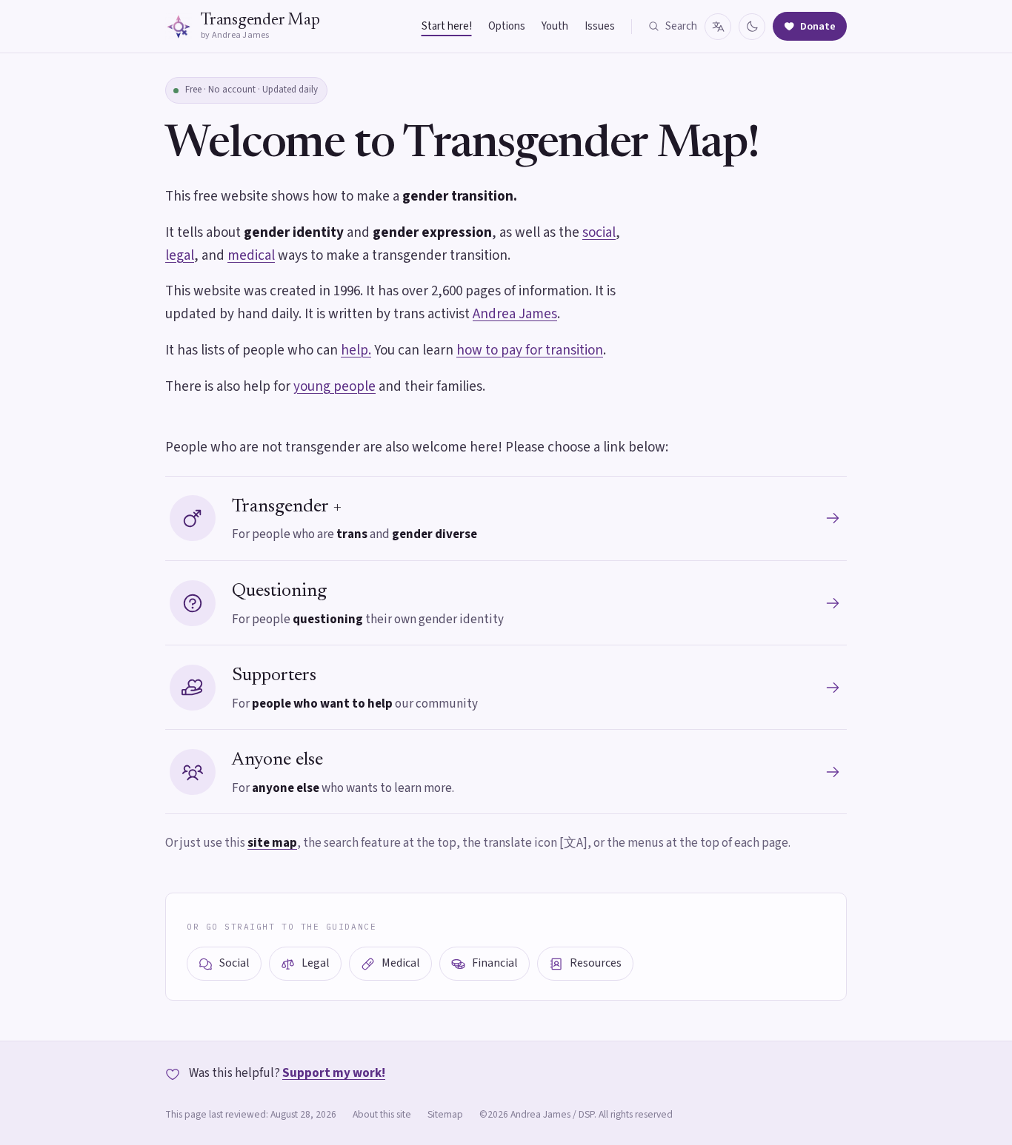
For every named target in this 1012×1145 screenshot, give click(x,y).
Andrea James (515, 314)
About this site (382, 1114)
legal (179, 256)
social (599, 233)
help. (356, 350)
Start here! (447, 26)
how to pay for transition (529, 350)
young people (334, 387)
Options (506, 26)
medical (251, 256)
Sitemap (445, 1114)
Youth (555, 26)
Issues (600, 26)
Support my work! (333, 1073)
